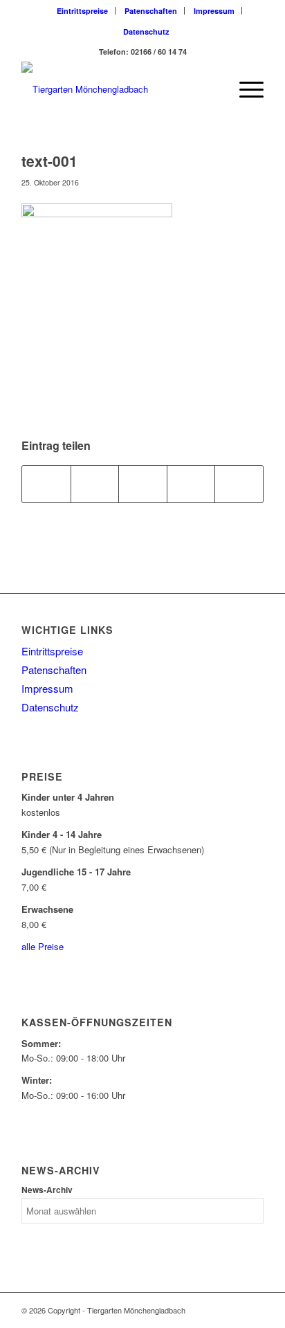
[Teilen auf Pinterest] (191, 484)
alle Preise (42, 946)
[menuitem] (83, 11)
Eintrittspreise (82, 11)
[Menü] (245, 89)
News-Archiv (47, 1190)
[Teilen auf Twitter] (95, 484)
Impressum (214, 11)
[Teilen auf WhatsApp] (143, 484)
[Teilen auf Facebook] (46, 484)
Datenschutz (146, 31)
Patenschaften (151, 11)
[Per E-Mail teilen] (239, 484)
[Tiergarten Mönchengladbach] (118, 89)
